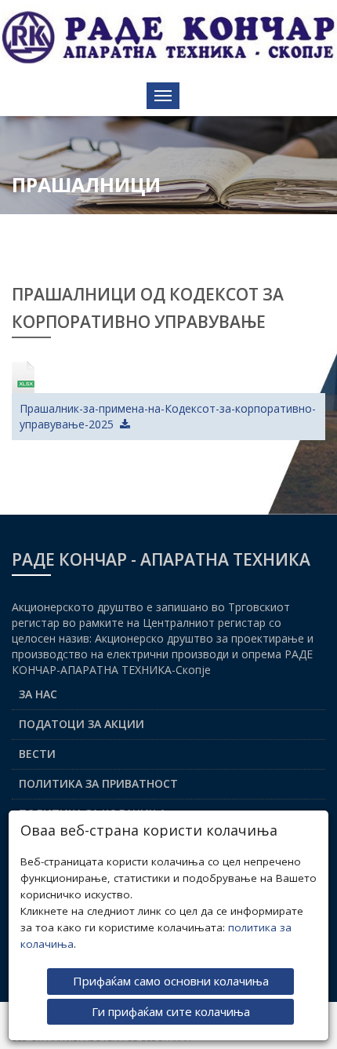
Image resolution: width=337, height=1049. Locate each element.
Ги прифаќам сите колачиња (171, 1011)
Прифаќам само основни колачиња (171, 981)
